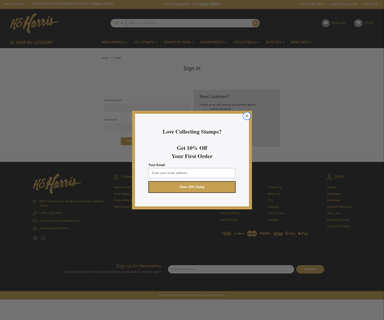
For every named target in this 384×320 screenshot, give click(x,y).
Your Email (156, 165)
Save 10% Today (192, 187)
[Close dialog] (246, 115)
